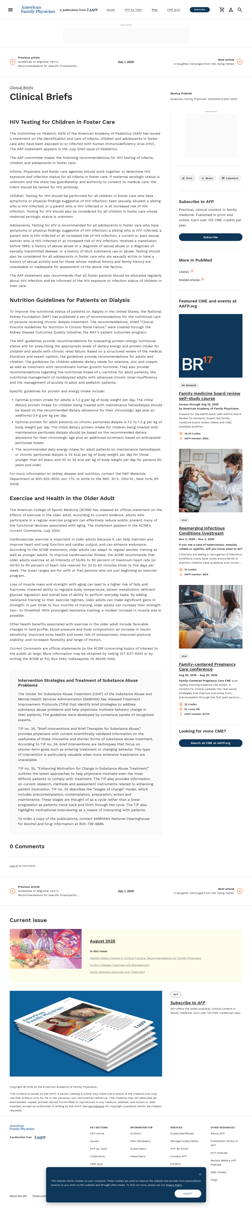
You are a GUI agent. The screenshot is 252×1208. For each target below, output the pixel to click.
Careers (175, 1164)
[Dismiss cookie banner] (200, 1174)
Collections (97, 1156)
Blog (154, 9)
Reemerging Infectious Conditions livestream (202, 531)
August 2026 (102, 941)
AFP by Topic (133, 9)
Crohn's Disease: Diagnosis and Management (119, 965)
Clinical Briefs (21, 87)
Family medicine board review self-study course (209, 396)
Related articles (189, 279)
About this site (18, 1195)
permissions (96, 1106)
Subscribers (138, 1148)
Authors (135, 1133)
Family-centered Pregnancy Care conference (207, 667)
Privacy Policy (174, 1185)
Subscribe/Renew (182, 1133)
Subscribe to (187, 1002)
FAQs (214, 1179)
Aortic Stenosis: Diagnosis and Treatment (117, 972)
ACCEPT (188, 1193)
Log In (14, 865)
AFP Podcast (219, 1152)
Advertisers (137, 1156)
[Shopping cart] (222, 10)
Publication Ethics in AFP (224, 1143)
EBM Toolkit (218, 1172)
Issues (111, 9)
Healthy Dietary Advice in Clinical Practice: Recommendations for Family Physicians (145, 958)
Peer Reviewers (140, 1141)
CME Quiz (173, 9)
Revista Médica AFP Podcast (223, 1162)
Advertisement (126, 25)
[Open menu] (10, 10)
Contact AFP (178, 1156)
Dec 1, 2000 (126, 61)
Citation (184, 271)
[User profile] (231, 10)
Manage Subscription (184, 1141)
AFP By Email (179, 1148)
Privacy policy (40, 1195)
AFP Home (97, 1133)
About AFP (218, 1133)
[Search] (240, 10)
